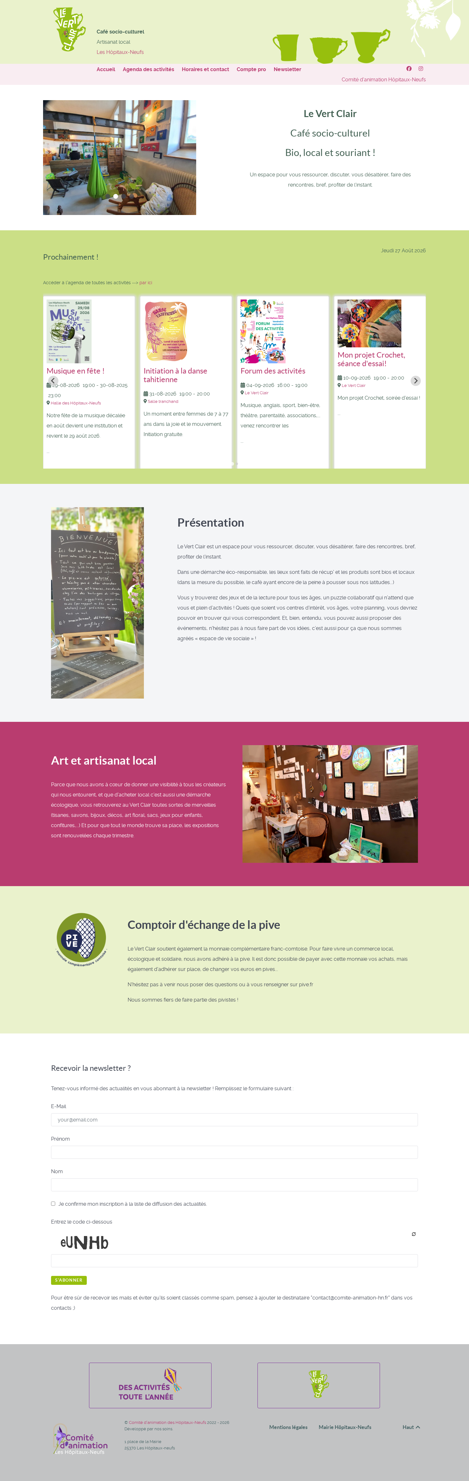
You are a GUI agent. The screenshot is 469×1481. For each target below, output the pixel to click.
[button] (107, 196)
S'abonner (69, 1280)
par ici (145, 282)
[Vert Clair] (409, 69)
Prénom (60, 1139)
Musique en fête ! (76, 371)
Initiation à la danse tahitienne (175, 375)
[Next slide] (416, 381)
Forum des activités (273, 371)
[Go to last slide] (53, 381)
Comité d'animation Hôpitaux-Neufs (384, 80)
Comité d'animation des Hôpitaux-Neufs (168, 1422)
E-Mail (58, 1106)
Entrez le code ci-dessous (81, 1222)
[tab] (232, 464)
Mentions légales (288, 1427)
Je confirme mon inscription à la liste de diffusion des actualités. (132, 1204)
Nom (57, 1171)
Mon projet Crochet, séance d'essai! (371, 359)
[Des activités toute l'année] (150, 1398)
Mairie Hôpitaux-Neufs (345, 1427)
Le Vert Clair (257, 392)
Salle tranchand (163, 401)
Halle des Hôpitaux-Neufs (76, 403)
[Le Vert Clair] (318, 1398)
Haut (409, 1427)
